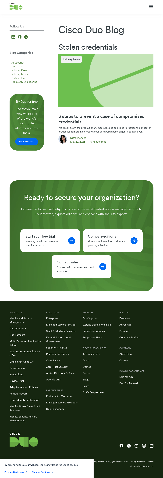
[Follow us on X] (26, 37)
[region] (47, 468)
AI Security (17, 62)
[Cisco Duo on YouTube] (136, 446)
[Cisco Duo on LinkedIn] (151, 446)
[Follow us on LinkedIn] (13, 37)
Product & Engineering (24, 81)
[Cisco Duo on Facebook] (121, 446)
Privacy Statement (14, 472)
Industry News (19, 74)
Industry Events (20, 70)
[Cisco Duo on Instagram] (144, 446)
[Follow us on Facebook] (20, 37)
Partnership (18, 78)
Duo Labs (16, 66)
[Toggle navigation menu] (151, 6)
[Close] (89, 463)
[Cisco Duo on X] (129, 446)
